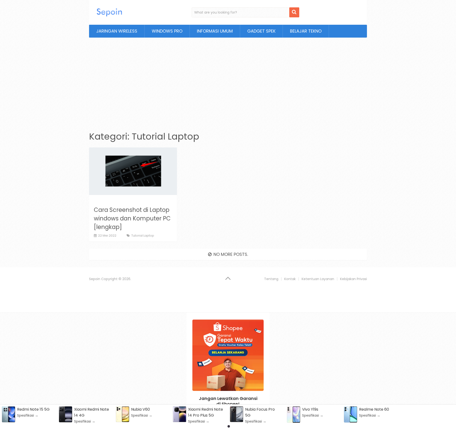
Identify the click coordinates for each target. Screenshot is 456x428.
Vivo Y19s (310, 409)
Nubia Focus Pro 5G (260, 412)
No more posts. (231, 254)
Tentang (271, 279)
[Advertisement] (228, 81)
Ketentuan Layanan (318, 279)
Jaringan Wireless (116, 31)
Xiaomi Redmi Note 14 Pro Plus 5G (205, 412)
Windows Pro (167, 31)
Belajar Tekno (306, 31)
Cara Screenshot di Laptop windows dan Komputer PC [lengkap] (132, 218)
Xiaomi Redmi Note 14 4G (91, 412)
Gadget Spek (261, 31)
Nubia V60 (140, 409)
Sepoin (94, 279)
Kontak (290, 279)
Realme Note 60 (374, 409)
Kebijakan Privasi (353, 279)
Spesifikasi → (27, 415)
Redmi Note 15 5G (33, 409)
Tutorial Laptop (142, 235)
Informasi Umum (215, 31)
